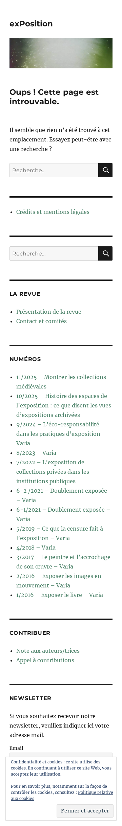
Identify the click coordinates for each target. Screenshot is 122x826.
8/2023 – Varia (36, 452)
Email (16, 748)
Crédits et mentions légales (52, 211)
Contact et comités (41, 321)
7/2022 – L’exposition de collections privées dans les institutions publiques (52, 472)
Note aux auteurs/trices (48, 650)
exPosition (31, 23)
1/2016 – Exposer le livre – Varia (59, 594)
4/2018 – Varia (36, 547)
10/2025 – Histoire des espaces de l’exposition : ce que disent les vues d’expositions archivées (63, 405)
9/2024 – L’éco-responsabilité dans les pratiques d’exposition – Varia (61, 434)
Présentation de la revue (48, 311)
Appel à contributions (45, 660)
